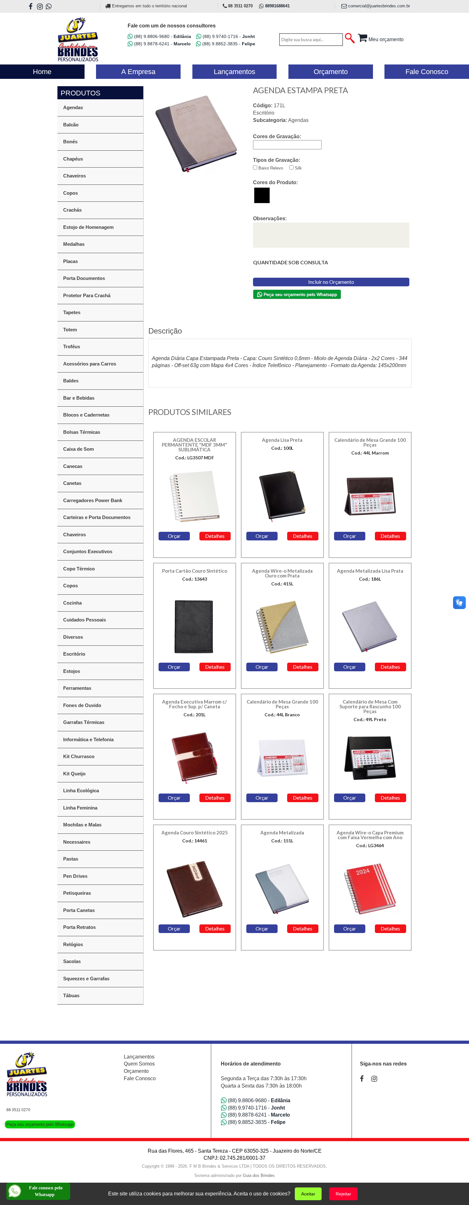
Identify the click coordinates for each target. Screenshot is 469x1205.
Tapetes (71, 312)
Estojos (71, 671)
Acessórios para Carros (89, 363)
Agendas (73, 107)
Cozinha (72, 603)
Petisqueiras (77, 893)
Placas (70, 261)
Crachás (72, 210)
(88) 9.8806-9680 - (162, 36)
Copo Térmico (79, 568)
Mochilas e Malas (82, 824)
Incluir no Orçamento (331, 282)
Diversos (73, 637)
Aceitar (308, 1193)
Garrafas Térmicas (83, 722)
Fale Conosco (140, 1078)
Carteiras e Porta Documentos (96, 517)
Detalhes (215, 536)
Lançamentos (139, 1056)
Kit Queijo (74, 773)
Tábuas (71, 995)
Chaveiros (74, 175)
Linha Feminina (80, 807)
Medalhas (74, 244)
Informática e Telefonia (88, 739)
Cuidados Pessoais (84, 619)
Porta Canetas (79, 910)
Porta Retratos (79, 927)
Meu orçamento (385, 39)
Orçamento (136, 1071)
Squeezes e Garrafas (86, 978)
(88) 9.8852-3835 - (228, 43)
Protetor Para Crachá (86, 295)
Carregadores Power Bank (92, 500)
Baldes (70, 380)
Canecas (72, 466)
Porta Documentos (84, 278)
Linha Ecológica (81, 790)
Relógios (73, 944)
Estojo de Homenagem (88, 227)
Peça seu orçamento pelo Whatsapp (299, 294)
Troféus (71, 346)
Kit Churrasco (78, 756)
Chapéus (73, 159)
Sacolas (72, 961)
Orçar (174, 536)
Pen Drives (75, 876)
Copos (70, 193)
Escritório (74, 654)
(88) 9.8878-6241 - (162, 43)
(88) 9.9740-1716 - (228, 36)
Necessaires (76, 842)
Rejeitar (343, 1193)
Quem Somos (139, 1063)
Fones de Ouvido (82, 705)
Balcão (70, 124)
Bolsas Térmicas (81, 432)
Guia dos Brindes (259, 1175)
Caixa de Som (78, 449)
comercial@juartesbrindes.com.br (378, 6)
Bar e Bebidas (78, 398)
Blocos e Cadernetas (86, 415)
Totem (70, 329)
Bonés (70, 141)
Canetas (72, 483)
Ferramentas (77, 688)
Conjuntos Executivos (87, 551)
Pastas (70, 859)
